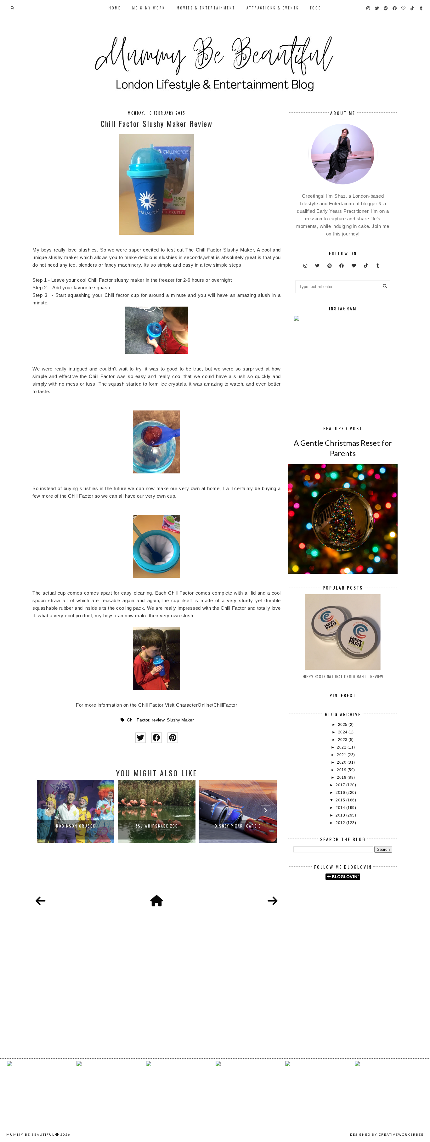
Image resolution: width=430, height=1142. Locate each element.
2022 (342, 747)
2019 (342, 770)
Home (115, 7)
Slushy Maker (180, 720)
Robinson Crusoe (75, 825)
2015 (341, 800)
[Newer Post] (40, 901)
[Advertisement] (361, 938)
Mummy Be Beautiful (30, 1134)
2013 (341, 815)
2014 (341, 808)
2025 (343, 724)
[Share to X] (140, 738)
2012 (341, 823)
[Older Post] (272, 901)
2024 (343, 732)
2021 (342, 755)
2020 (342, 762)
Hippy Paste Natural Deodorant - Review (343, 676)
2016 (341, 792)
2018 (342, 777)
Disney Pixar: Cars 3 (238, 825)
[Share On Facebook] (157, 738)
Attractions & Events (272, 7)
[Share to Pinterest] (173, 738)
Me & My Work (148, 7)
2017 (341, 785)
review (158, 720)
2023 (343, 740)
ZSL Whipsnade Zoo (156, 825)
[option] (75, 811)
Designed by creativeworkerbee (387, 1134)
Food (315, 7)
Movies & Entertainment (206, 7)
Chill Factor (138, 720)
